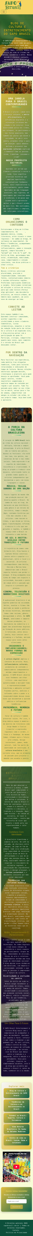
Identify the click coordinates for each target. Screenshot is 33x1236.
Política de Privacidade (16, 1232)
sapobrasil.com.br (11, 1225)
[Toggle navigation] (3, 12)
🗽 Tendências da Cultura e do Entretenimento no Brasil (16, 1105)
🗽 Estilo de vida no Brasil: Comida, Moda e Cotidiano (16, 1140)
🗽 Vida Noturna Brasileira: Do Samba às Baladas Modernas (16, 1129)
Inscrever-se (17, 1207)
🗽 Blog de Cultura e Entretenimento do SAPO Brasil (16, 1093)
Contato (16, 1230)
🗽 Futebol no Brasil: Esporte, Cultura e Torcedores (16, 1118)
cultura (19, 50)
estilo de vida (11, 802)
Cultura (22, 232)
